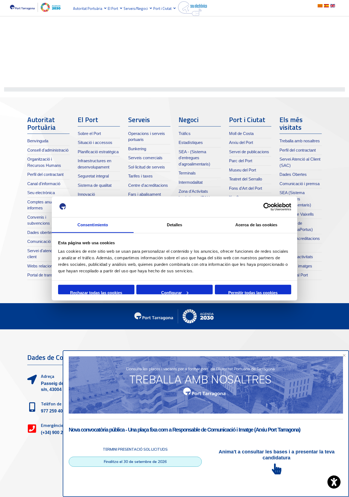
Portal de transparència (47, 275)
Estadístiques (191, 142)
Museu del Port (242, 170)
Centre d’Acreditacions (299, 238)
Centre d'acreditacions (148, 185)
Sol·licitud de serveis (146, 167)
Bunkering (137, 148)
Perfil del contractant (45, 174)
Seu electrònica (41, 192)
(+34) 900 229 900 (58, 432)
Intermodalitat (191, 182)
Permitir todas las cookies (253, 292)
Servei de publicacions (249, 151)
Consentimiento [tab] (92, 224)
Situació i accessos (95, 142)
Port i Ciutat (162, 8)
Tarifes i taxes (140, 176)
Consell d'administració (47, 150)
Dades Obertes (293, 174)
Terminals (187, 173)
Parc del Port (240, 160)
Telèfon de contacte (60, 403)
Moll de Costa (241, 133)
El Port (113, 8)
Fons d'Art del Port (245, 188)
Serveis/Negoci (136, 8)
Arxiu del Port (241, 142)
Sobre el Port (89, 133)
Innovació (86, 194)
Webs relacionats (42, 266)
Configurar (171, 292)
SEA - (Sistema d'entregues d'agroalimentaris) (194, 157)
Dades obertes (40, 232)
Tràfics (185, 133)
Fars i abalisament (144, 194)
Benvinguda (37, 140)
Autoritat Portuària (87, 8)
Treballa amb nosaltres (299, 140)
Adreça (47, 376)
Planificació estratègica (98, 151)
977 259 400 (53, 411)
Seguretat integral (93, 176)
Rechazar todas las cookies (96, 292)
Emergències (53, 425)
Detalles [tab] (174, 224)
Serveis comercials (145, 157)
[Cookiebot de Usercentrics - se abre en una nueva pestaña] (267, 207)
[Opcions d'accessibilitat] (334, 482)
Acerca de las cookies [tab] (256, 224)
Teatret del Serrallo (245, 179)
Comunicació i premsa (47, 241)
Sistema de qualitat (95, 185)
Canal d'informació (43, 183)
